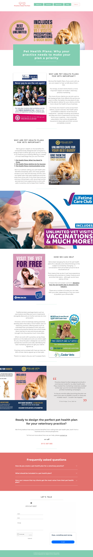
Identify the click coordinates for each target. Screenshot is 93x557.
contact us (63, 435)
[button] (48, 4)
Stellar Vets (74, 401)
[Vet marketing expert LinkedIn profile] (31, 503)
